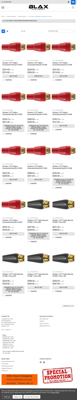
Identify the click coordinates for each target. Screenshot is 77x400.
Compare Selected (68, 306)
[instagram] (40, 362)
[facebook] (44, 362)
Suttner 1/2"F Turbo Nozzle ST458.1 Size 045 (13, 275)
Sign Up (46, 323)
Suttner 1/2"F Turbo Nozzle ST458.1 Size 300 (37, 275)
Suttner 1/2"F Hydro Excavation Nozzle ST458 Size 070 (12, 64)
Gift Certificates (44, 319)
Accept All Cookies (32, 397)
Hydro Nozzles (22, 16)
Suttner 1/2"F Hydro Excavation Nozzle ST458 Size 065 (37, 64)
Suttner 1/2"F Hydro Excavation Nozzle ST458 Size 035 (12, 167)
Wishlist (42, 321)
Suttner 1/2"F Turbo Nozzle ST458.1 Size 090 (37, 221)
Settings (7, 397)
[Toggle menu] (3, 7)
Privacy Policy (54, 392)
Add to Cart (13, 76)
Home (3, 16)
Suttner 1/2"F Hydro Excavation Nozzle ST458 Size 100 (12, 221)
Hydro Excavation (11, 16)
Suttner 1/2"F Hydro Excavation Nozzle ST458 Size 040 (62, 167)
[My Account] (68, 2)
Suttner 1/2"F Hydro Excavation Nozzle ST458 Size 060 (62, 64)
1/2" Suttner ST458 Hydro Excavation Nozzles (40, 16)
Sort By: (23, 31)
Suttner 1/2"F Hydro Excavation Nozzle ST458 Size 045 (62, 114)
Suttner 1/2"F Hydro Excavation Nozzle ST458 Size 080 (37, 167)
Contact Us (5, 370)
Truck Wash (5, 363)
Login (41, 323)
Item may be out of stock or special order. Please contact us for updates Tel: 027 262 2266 (13, 128)
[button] (57, 375)
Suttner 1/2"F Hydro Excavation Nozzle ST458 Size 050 (37, 114)
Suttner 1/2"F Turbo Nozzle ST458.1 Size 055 (63, 221)
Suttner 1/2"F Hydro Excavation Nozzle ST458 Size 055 (12, 114)
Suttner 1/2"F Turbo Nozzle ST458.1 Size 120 (63, 275)
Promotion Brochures (7, 366)
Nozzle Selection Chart (8, 361)
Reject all (17, 397)
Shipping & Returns (45, 326)
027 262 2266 (7, 2)
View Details (38, 76)
